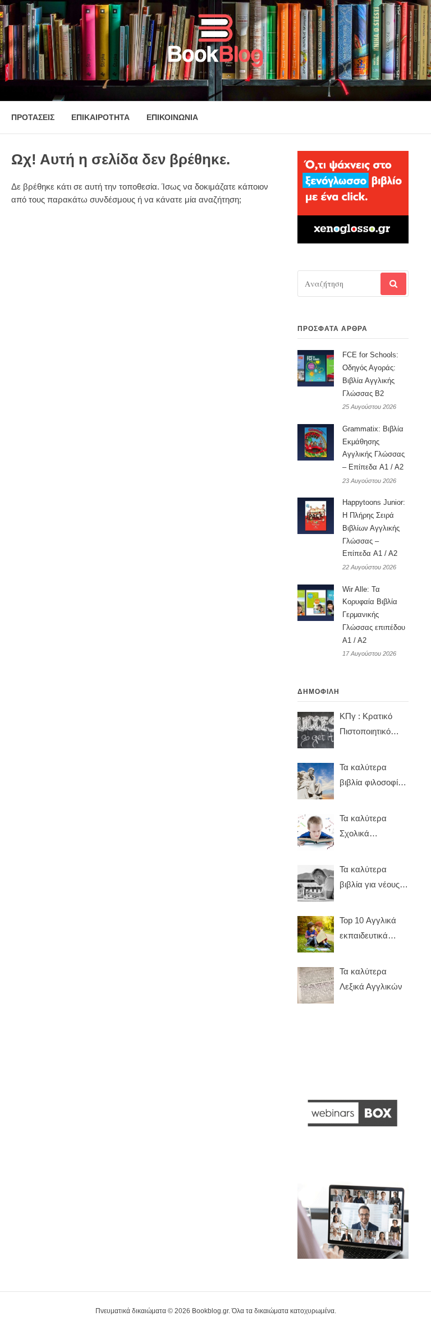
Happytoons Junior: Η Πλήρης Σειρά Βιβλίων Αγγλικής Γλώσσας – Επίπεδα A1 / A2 (373, 528)
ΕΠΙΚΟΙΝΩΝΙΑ (172, 117)
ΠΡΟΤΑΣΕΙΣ (32, 117)
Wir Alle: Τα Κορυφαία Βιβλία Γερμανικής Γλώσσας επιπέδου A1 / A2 (373, 615)
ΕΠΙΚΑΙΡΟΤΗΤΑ (100, 117)
